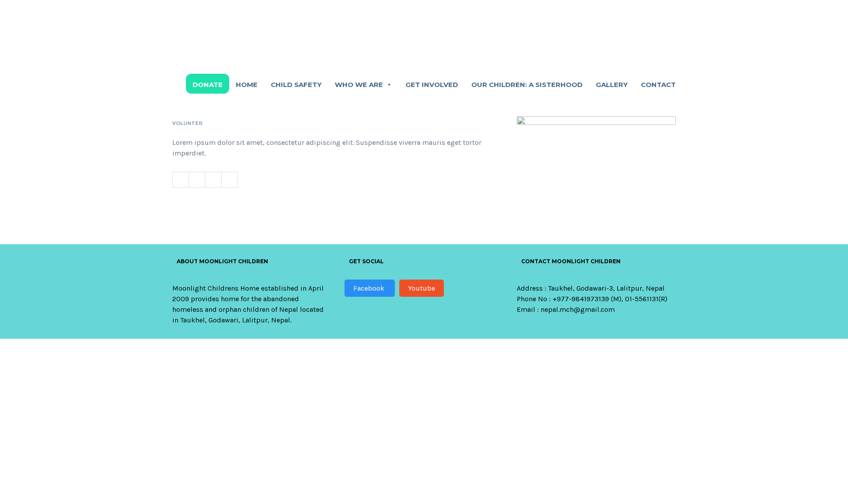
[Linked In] (213, 180)
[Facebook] (180, 180)
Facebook (369, 288)
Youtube (421, 288)
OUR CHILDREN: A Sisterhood (527, 84)
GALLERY (612, 84)
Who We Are (359, 84)
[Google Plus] (229, 180)
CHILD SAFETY (296, 84)
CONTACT (658, 84)
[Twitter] (197, 180)
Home (246, 84)
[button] (389, 85)
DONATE (208, 84)
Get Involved (431, 84)
